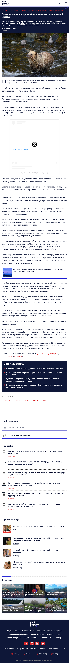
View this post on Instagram (20, 149)
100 (58, 634)
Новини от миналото (18, 634)
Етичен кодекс (53, 649)
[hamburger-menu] (66, 3)
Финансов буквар (54, 631)
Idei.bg (55, 654)
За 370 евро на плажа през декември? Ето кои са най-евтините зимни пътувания (56, 609)
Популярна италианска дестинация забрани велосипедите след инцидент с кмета (55, 595)
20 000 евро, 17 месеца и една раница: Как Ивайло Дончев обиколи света (34, 594)
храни (44, 401)
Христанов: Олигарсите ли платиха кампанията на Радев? (39, 526)
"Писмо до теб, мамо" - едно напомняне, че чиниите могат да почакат (39, 563)
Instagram (54, 354)
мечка (18, 401)
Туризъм (22, 10)
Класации (24, 638)
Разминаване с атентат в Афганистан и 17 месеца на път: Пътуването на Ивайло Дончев (38, 539)
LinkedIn (8, 356)
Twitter (19, 356)
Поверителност (22, 649)
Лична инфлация (16, 428)
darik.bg (16, 529)
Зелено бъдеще (37, 634)
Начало (5, 10)
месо (26, 401)
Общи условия (9, 649)
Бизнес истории (37, 631)
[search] (60, 3)
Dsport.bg (29, 654)
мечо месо (7, 401)
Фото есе (35, 638)
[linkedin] (37, 643)
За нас (63, 649)
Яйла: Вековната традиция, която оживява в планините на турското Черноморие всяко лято (34, 609)
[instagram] (32, 643)
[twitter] (43, 643)
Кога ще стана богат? (19, 435)
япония (35, 401)
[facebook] (26, 643)
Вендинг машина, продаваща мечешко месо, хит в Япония (45, 10)
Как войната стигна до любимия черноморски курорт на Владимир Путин (11, 595)
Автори (59, 638)
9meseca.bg (17, 567)
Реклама (33, 649)
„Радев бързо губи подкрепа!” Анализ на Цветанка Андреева (35, 551)
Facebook (43, 354)
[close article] (66, 8)
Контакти (41, 649)
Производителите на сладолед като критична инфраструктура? (35, 368)
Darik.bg (16, 654)
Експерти (50, 634)
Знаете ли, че (48, 638)
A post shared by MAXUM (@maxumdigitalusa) (34, 173)
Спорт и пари (12, 638)
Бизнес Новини (13, 10)
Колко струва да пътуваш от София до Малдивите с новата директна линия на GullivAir (12, 609)
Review (25, 631)
